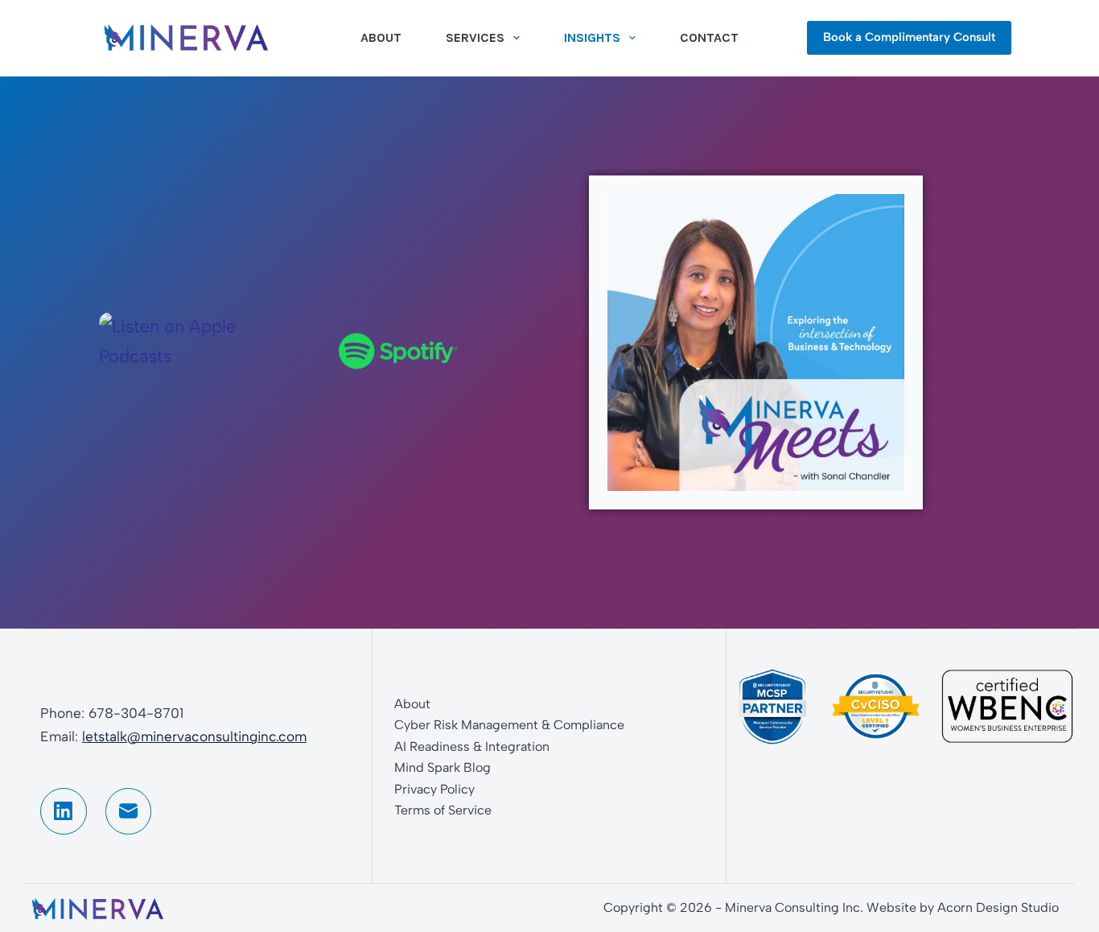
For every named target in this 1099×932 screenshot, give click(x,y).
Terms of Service (443, 810)
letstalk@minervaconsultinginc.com (194, 736)
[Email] (128, 811)
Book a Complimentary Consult (909, 37)
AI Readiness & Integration (472, 746)
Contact (709, 37)
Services (475, 37)
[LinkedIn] (63, 811)
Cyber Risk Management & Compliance (509, 724)
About (380, 37)
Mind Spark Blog (442, 767)
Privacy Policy (434, 789)
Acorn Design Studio (998, 907)
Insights (592, 37)
